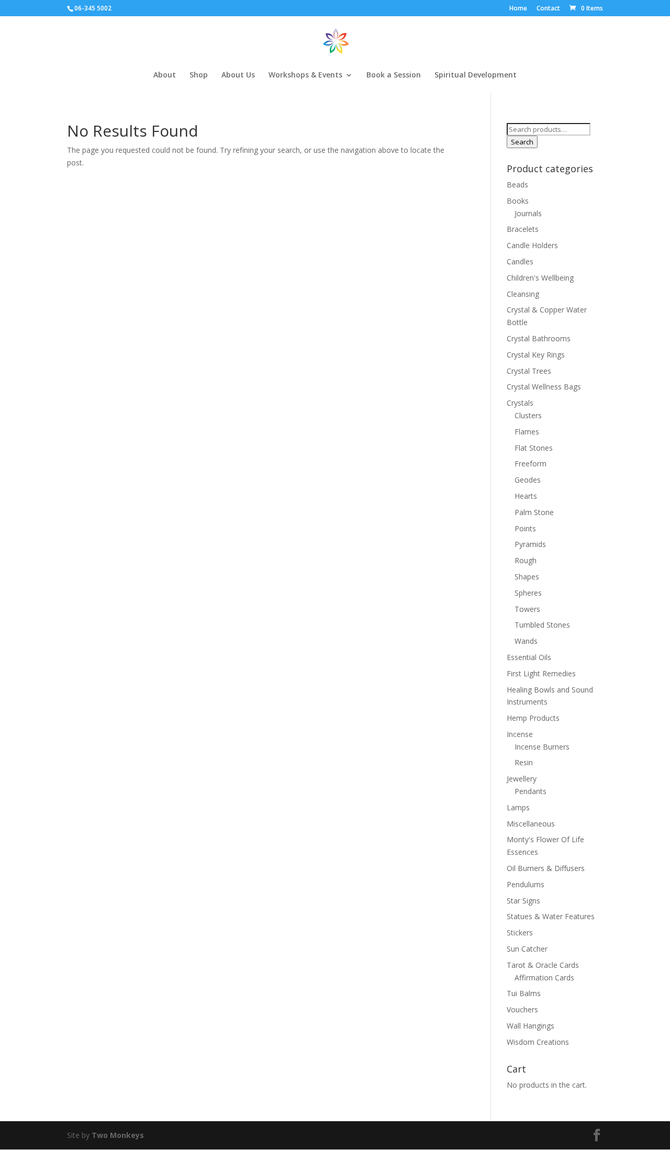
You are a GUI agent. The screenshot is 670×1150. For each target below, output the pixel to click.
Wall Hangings (530, 1026)
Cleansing (523, 294)
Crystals (520, 403)
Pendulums (525, 884)
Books (518, 201)
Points (525, 528)
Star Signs (523, 901)
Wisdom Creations (538, 1042)
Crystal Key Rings (536, 355)
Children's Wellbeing (540, 278)
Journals (528, 213)
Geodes (528, 480)
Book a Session (393, 75)
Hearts (526, 496)
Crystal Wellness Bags (544, 387)
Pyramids (530, 544)
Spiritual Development (475, 75)
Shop (198, 75)
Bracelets (523, 229)
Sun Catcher (527, 949)
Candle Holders (532, 245)
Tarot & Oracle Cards (543, 965)
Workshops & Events (305, 75)
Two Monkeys (118, 1135)
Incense (520, 734)
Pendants (530, 791)
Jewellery (522, 779)
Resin (524, 762)
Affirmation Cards (544, 977)
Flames (527, 432)
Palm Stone (534, 512)
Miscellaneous (531, 824)
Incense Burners (542, 747)
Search (522, 142)
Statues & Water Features (551, 916)
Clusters (528, 415)
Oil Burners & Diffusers (546, 868)
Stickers (520, 932)
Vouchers (522, 1009)
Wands (526, 641)
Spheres (528, 593)
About (164, 75)
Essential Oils (529, 657)
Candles (520, 261)
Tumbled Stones (542, 625)
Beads (517, 184)
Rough (526, 560)
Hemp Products (533, 718)
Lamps (518, 807)
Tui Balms (524, 993)
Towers (527, 609)
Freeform (530, 463)
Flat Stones (534, 448)
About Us (238, 75)
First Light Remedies (541, 673)
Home (518, 9)
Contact (548, 9)
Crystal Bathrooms (539, 338)
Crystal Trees (529, 371)
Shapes (527, 577)
